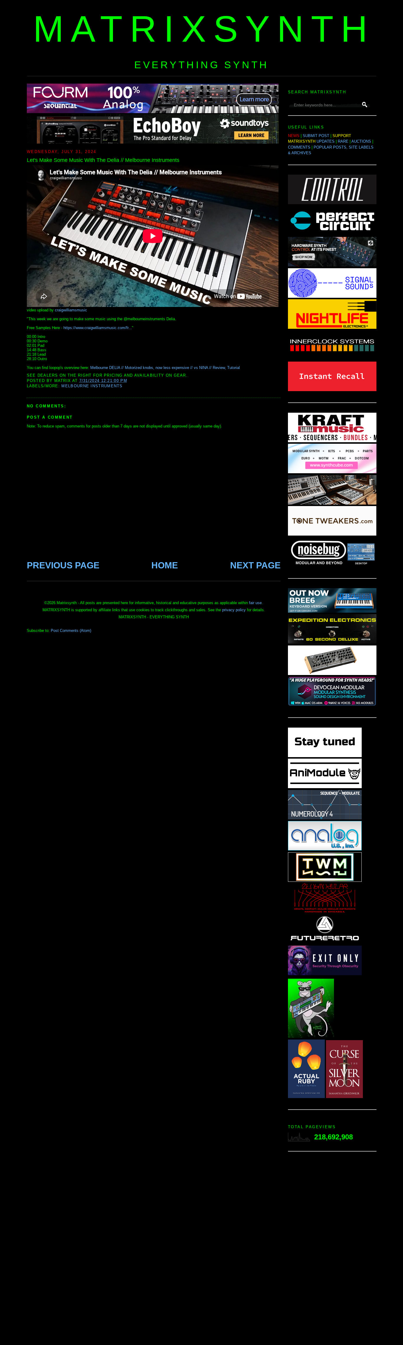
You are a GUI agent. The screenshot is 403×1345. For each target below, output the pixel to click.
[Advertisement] (332, 1250)
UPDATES (326, 141)
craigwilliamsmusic (71, 310)
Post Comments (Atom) (71, 630)
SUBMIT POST (316, 136)
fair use (255, 603)
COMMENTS (299, 147)
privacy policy (234, 610)
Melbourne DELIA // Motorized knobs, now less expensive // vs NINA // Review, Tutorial (165, 367)
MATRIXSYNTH (204, 28)
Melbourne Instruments (91, 386)
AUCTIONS (361, 141)
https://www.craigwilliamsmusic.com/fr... (97, 328)
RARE (343, 141)
